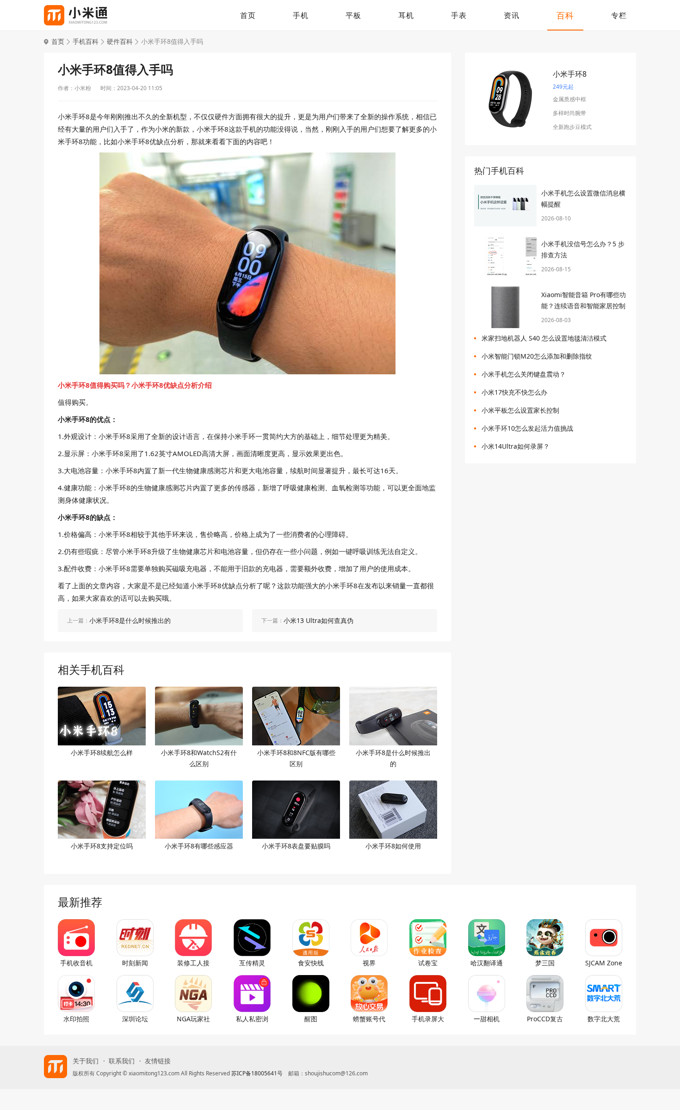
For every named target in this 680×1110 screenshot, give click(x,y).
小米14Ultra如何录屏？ (516, 446)
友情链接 (158, 1061)
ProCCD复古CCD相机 (545, 1019)
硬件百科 (120, 41)
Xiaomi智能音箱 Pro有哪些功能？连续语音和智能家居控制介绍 (583, 300)
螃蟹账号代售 (369, 1019)
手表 (459, 15)
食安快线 (311, 962)
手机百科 (86, 41)
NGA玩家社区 (193, 1019)
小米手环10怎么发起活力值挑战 (527, 428)
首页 (248, 15)
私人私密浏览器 (252, 1019)
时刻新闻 (135, 962)
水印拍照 (76, 1018)
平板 (353, 15)
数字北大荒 (603, 1018)
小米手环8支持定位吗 (102, 846)
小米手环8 (570, 74)
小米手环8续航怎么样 (102, 752)
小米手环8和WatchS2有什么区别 (199, 758)
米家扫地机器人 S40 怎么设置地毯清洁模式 (544, 338)
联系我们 (122, 1061)
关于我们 (86, 1061)
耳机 (406, 15)
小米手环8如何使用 (393, 846)
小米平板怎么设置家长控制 (520, 410)
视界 (369, 962)
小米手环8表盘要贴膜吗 (296, 846)
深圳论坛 (135, 1018)
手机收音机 (76, 962)
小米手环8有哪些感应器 (199, 846)
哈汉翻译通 (486, 962)
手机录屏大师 (428, 1019)
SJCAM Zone (603, 962)
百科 (565, 15)
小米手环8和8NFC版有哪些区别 (296, 758)
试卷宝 (428, 962)
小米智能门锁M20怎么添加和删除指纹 (537, 356)
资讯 (511, 15)
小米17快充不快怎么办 (514, 392)
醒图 (310, 1018)
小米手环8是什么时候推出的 (393, 758)
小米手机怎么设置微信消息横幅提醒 (583, 198)
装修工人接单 (193, 963)
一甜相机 (487, 1018)
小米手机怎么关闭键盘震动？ (524, 374)
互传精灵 (252, 962)
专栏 (619, 15)
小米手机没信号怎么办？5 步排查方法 (582, 249)
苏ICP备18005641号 (257, 1073)
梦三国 (545, 962)
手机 (301, 15)
